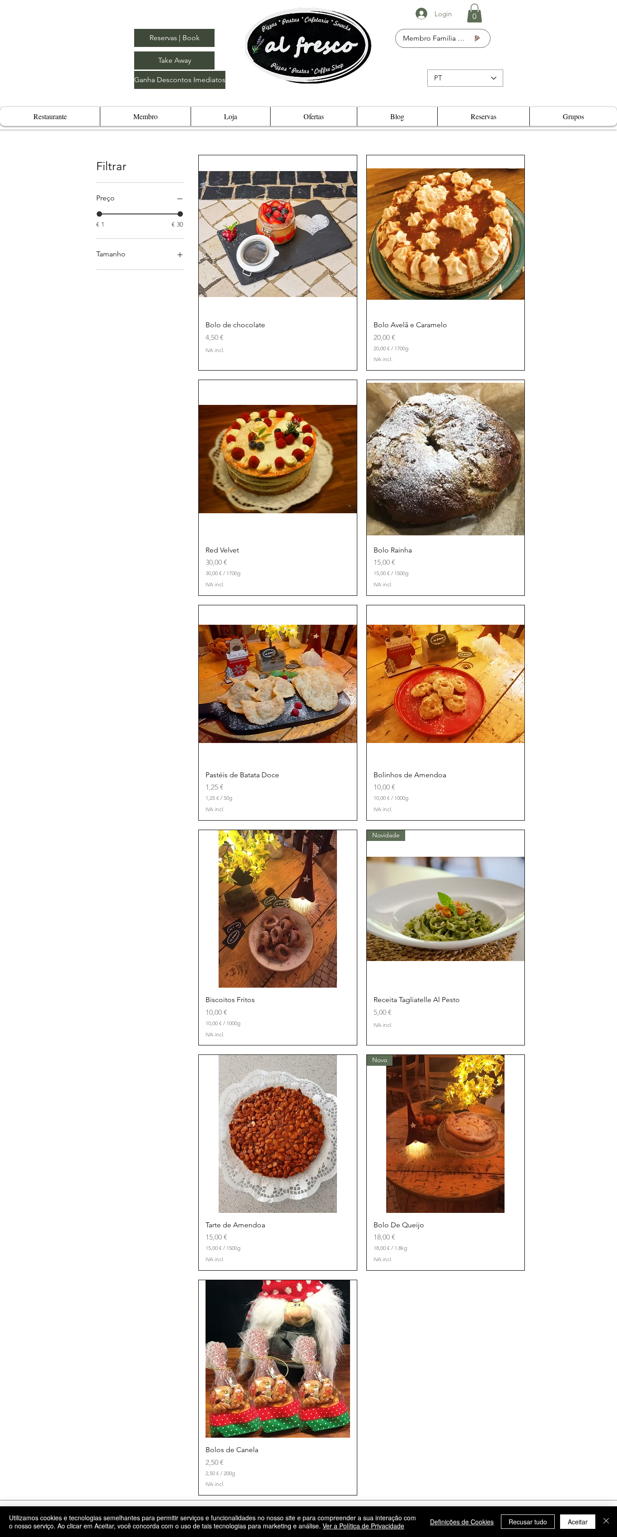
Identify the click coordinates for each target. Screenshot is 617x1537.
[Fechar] (606, 1522)
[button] (474, 13)
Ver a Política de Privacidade (363, 1525)
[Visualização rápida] (277, 234)
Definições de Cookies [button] (462, 1521)
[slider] (99, 214)
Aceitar (578, 1521)
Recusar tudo (528, 1521)
